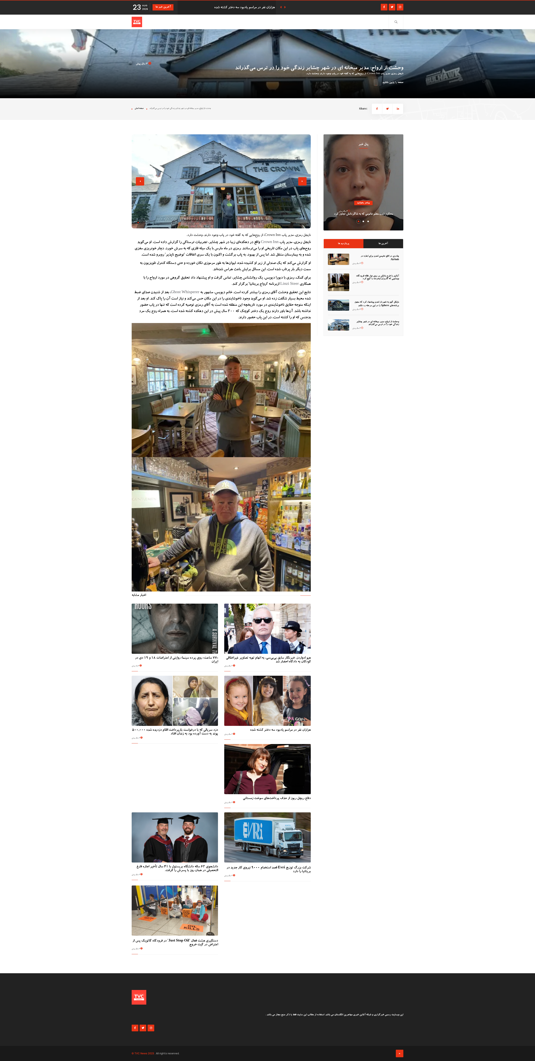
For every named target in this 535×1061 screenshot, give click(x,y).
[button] (138, 222)
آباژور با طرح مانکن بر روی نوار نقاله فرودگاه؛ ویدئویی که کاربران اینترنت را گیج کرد (377, 277)
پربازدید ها (343, 243)
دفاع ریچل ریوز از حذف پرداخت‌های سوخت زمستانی (277, 798)
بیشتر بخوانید (363, 203)
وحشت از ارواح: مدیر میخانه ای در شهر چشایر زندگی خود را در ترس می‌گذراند (377, 323)
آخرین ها (383, 243)
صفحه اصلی (139, 108)
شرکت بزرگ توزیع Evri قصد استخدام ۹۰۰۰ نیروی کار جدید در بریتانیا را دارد (269, 870)
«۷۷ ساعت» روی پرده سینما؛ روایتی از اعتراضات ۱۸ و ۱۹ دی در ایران (176, 660)
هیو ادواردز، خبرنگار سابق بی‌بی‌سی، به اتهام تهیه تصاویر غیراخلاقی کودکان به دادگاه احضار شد (268, 660)
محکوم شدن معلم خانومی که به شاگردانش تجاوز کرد (363, 214)
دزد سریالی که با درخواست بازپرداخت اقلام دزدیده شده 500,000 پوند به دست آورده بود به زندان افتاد (175, 732)
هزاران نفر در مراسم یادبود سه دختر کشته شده (280, 730)
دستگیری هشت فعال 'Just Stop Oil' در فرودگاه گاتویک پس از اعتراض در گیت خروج (175, 943)
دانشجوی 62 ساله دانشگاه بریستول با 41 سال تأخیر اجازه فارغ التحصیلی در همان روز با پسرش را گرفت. (177, 869)
